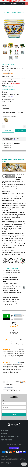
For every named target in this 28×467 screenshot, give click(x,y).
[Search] (23, 3)
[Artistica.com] (14, 3)
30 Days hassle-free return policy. (8, 88)
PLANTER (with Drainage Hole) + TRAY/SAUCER (13, 112)
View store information (7, 147)
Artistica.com (6, 456)
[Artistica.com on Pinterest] (15, 445)
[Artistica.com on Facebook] (10, 445)
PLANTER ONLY (6, 108)
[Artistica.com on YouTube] (20, 445)
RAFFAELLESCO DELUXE (8, 64)
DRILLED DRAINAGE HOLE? (8, 99)
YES (11, 101)
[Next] (25, 28)
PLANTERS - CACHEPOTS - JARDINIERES (11, 152)
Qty (2, 123)
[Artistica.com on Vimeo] (17, 445)
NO (5, 101)
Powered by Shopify (5, 463)
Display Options (9, 384)
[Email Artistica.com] (8, 445)
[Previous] (3, 28)
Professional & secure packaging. (9, 89)
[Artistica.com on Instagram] (13, 445)
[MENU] (0, 3)
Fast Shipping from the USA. (7, 86)
